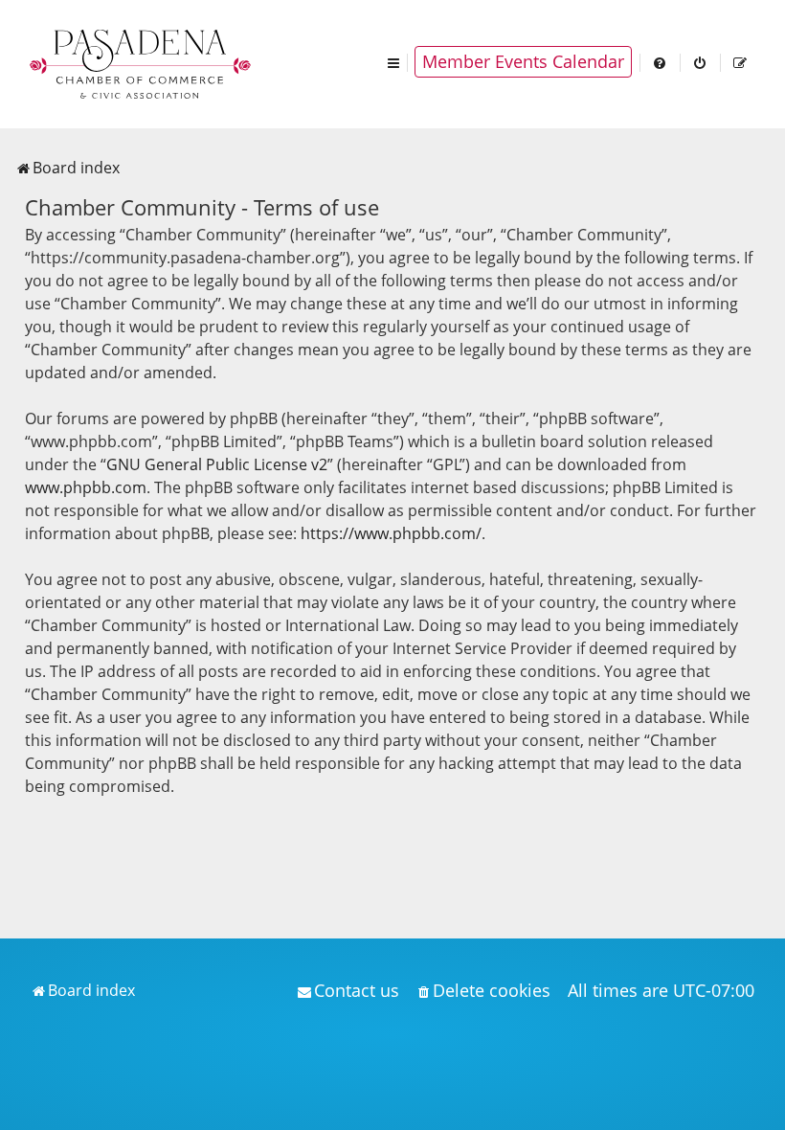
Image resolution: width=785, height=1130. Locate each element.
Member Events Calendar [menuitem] (523, 61)
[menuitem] (660, 61)
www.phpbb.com (85, 487)
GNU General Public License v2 (216, 464)
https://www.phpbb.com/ (391, 533)
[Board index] (141, 62)
